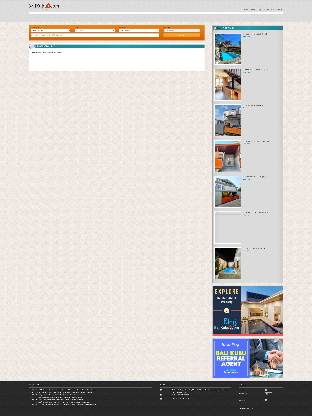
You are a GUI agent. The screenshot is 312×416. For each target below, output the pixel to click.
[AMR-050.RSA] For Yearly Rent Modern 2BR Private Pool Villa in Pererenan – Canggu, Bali (60, 402)
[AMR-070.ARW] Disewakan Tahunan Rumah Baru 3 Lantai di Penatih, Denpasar (57, 400)
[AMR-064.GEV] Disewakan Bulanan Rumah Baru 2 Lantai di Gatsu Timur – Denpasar (59, 395)
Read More (246, 36)
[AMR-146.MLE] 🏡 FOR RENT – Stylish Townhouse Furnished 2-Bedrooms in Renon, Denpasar (62, 392)
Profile (253, 10)
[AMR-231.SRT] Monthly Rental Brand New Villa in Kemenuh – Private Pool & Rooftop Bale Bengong (64, 404)
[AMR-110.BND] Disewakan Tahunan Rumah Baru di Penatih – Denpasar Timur (57, 397)
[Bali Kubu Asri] (44, 6)
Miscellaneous (269, 10)
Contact (279, 10)
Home (246, 10)
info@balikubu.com (182, 398)
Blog (259, 10)
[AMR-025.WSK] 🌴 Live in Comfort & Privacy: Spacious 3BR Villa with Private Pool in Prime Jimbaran (64, 390)
